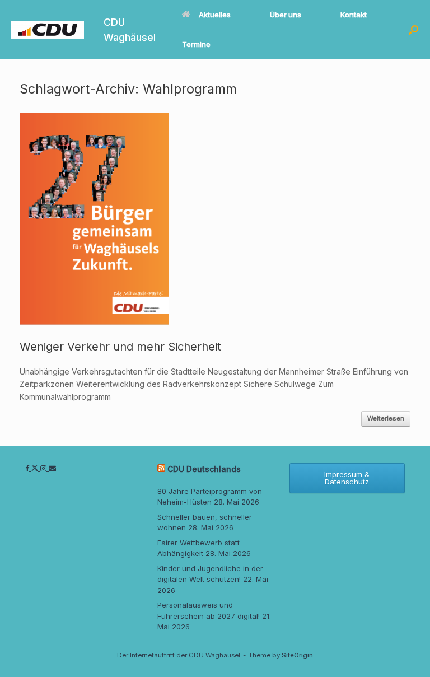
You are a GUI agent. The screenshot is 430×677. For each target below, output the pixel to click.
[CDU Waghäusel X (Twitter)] (35, 468)
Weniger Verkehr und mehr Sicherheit (120, 346)
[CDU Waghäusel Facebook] (28, 468)
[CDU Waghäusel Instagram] (44, 468)
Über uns (285, 14)
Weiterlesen (385, 418)
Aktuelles (215, 14)
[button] (413, 29)
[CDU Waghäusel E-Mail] (52, 468)
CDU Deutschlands (204, 469)
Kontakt (353, 14)
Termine (196, 44)
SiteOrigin (297, 655)
